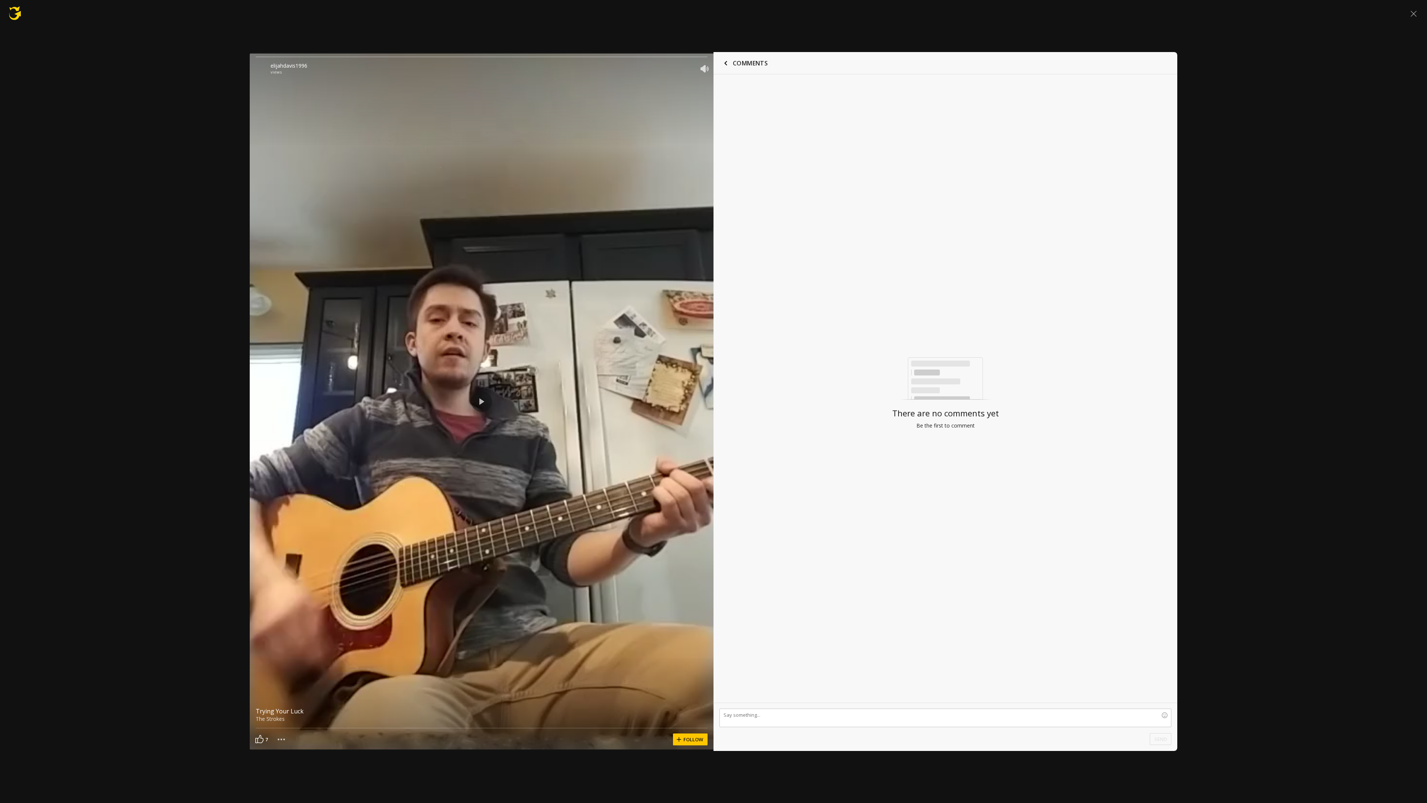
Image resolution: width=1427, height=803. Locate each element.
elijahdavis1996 (289, 65)
